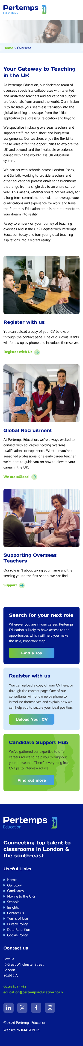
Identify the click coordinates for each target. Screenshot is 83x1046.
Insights (13, 907)
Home (8, 48)
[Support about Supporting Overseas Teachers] (41, 518)
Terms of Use (17, 919)
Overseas (24, 48)
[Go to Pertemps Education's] (8, 1008)
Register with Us (17, 352)
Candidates (15, 891)
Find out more (32, 780)
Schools (13, 902)
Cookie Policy (17, 935)
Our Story (14, 885)
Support (10, 585)
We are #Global (16, 477)
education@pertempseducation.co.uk (33, 992)
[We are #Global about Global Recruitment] (41, 393)
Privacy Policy (17, 924)
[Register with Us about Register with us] (41, 285)
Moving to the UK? (21, 896)
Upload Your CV (32, 719)
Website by (21, 1030)
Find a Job (31, 653)
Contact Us (15, 913)
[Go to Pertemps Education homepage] (25, 10)
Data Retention (18, 930)
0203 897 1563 (14, 987)
